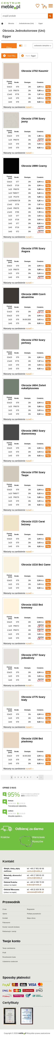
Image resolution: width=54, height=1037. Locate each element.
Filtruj (9, 47)
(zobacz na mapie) (10, 885)
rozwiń (29, 107)
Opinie (5, 914)
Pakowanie (6, 922)
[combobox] (43, 45)
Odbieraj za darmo (29, 829)
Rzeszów (37, 841)
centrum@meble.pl (34, 871)
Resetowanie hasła (9, 957)
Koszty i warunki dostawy (11, 927)
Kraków (5, 837)
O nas (5, 909)
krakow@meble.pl (34, 885)
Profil (4, 953)
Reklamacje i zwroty (9, 931)
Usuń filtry (11, 56)
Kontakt (8, 861)
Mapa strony (31, 918)
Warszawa (38, 837)
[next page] (41, 777)
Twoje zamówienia (9, 948)
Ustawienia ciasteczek (10, 961)
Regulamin (31, 909)
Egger (31, 56)
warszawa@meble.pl (35, 892)
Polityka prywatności (34, 914)
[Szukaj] (50, 15)
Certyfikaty (11, 1002)
